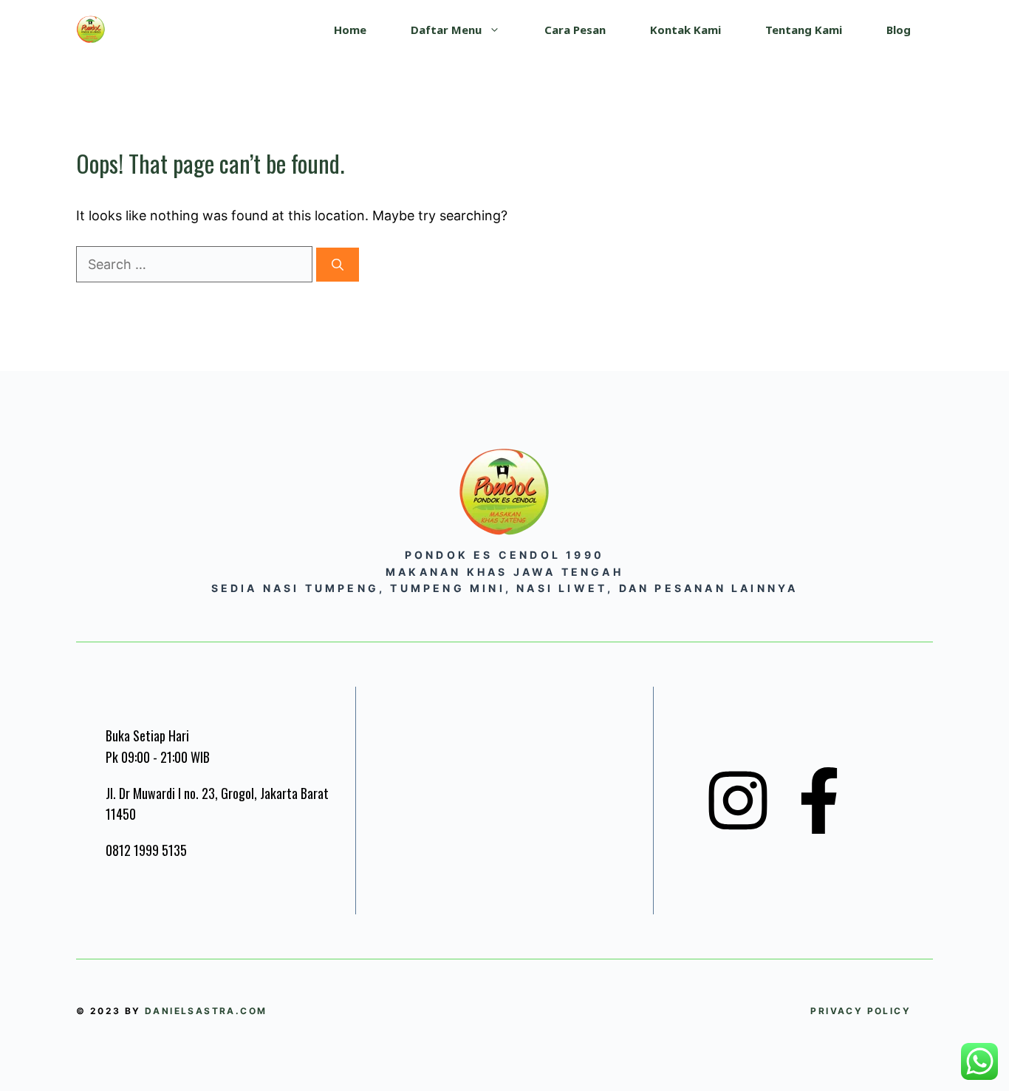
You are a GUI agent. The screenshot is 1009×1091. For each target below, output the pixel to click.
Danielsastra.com (206, 1010)
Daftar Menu (446, 29)
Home (350, 29)
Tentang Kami (803, 29)
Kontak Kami (685, 29)
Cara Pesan (575, 29)
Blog (898, 29)
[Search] (337, 265)
